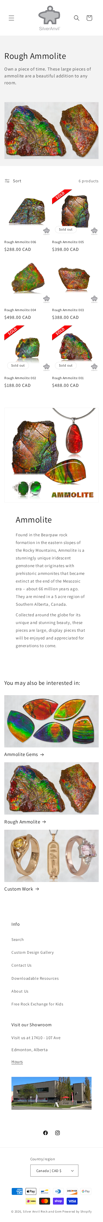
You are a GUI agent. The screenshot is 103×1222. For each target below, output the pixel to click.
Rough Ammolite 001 (68, 378)
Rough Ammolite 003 (68, 310)
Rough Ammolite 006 (20, 242)
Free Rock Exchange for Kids (37, 1004)
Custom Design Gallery (32, 952)
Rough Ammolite (22, 822)
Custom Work (18, 889)
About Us (20, 991)
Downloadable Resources (35, 978)
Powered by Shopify (77, 1211)
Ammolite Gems (21, 754)
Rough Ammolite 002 (20, 378)
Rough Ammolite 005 (68, 242)
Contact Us (21, 965)
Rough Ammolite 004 (20, 310)
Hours (17, 1061)
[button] (11, 18)
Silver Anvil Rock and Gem (42, 1211)
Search (17, 939)
